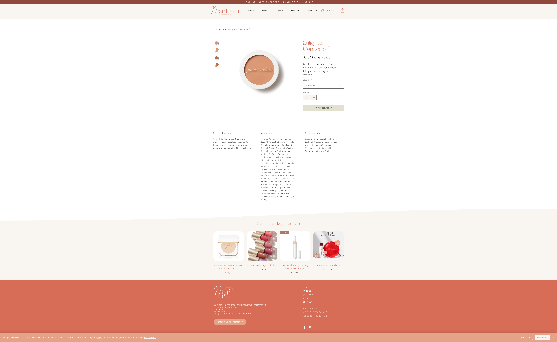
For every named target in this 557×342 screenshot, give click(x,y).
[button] (342, 10)
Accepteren (542, 337)
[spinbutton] (309, 97)
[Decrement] (305, 97)
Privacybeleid (150, 337)
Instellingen (525, 337)
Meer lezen (308, 74)
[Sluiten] (553, 337)
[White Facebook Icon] (304, 327)
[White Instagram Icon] (310, 327)
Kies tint (307, 80)
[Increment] (314, 97)
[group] (278, 252)
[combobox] (323, 86)
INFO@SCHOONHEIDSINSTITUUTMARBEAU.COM (233, 314)
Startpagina (219, 29)
